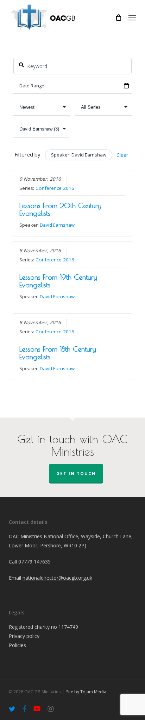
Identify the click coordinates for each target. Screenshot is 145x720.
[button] (132, 17)
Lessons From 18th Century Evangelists (57, 353)
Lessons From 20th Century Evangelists (60, 209)
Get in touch (76, 473)
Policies (17, 645)
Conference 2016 (55, 188)
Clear (122, 155)
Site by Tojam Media (86, 692)
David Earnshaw (57, 225)
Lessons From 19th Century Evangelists (58, 281)
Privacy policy (24, 636)
